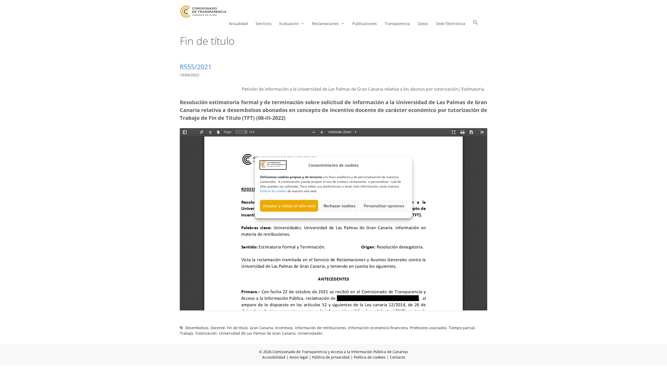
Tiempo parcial (462, 327)
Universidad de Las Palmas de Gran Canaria (257, 333)
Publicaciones (364, 23)
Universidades (310, 333)
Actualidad (238, 23)
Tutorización (206, 333)
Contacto (397, 357)
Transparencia (397, 23)
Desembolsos (196, 327)
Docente (218, 327)
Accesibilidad (274, 357)
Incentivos (284, 327)
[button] (475, 23)
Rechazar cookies (339, 205)
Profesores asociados (428, 327)
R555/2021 (196, 66)
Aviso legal (298, 357)
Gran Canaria (261, 327)
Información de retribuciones (320, 327)
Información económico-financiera (378, 327)
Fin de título (237, 327)
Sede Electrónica (450, 23)
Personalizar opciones (384, 205)
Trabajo (186, 333)
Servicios (263, 23)
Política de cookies (273, 191)
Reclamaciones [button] (325, 23)
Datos (423, 23)
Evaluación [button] (289, 23)
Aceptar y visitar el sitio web (289, 205)
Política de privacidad (331, 357)
